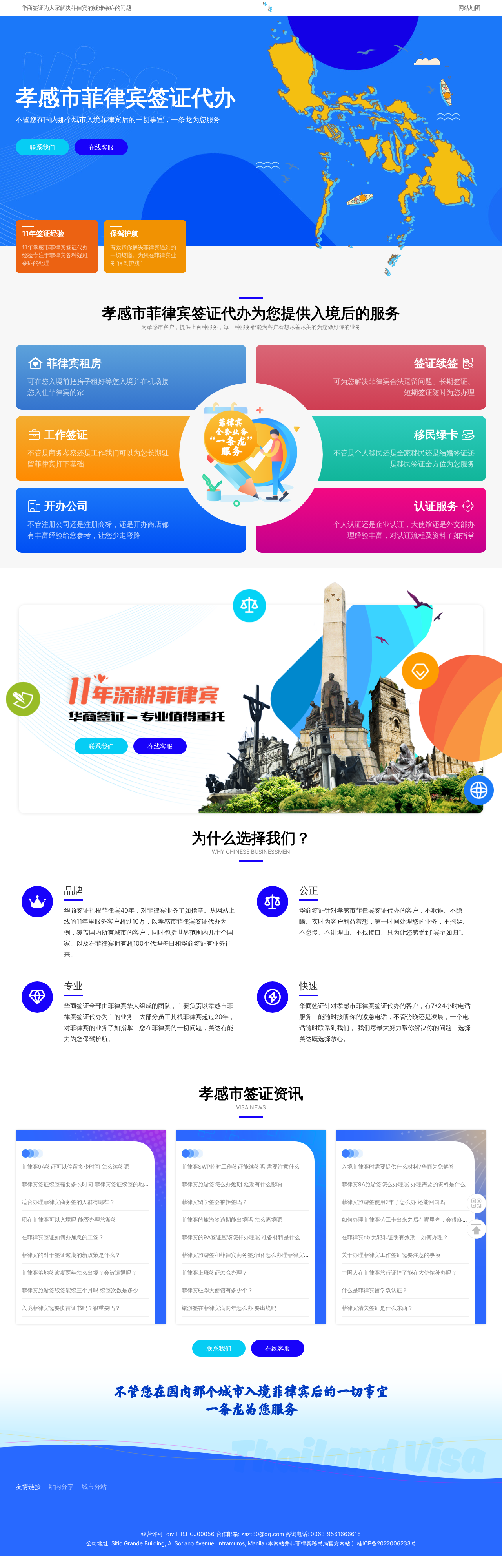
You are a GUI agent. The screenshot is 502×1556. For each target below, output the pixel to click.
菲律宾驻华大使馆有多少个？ (217, 1290)
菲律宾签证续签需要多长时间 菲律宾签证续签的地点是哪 (91, 1184)
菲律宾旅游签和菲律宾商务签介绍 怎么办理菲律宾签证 (248, 1254)
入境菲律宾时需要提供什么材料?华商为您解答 (398, 1166)
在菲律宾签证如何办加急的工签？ (63, 1237)
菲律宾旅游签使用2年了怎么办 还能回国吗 (393, 1201)
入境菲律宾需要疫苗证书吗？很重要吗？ (71, 1307)
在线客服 (101, 147)
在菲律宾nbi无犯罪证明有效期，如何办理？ (395, 1237)
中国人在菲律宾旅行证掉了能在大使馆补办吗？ (399, 1272)
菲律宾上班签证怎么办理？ (214, 1272)
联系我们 (42, 147)
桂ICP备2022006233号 (386, 1543)
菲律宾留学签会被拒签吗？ (214, 1201)
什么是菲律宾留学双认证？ (374, 1290)
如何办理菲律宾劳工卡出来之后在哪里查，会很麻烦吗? (409, 1219)
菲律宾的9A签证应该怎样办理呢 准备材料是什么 (241, 1237)
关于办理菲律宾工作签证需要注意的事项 (391, 1254)
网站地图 (469, 8)
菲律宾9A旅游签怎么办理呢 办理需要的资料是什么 (404, 1184)
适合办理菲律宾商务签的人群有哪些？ (68, 1201)
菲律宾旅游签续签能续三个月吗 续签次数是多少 (81, 1290)
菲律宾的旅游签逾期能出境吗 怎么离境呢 (232, 1219)
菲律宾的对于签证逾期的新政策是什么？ (71, 1254)
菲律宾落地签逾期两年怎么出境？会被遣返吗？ (79, 1272)
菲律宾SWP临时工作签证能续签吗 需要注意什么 (241, 1166)
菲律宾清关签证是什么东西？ (377, 1307)
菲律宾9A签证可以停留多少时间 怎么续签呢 (75, 1166)
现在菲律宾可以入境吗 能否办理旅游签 (69, 1219)
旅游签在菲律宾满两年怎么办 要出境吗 (229, 1307)
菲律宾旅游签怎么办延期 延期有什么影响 (232, 1184)
